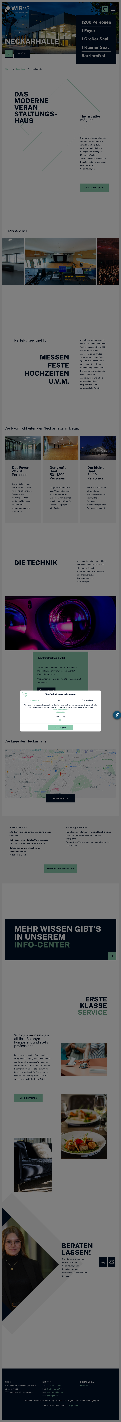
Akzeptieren (60, 728)
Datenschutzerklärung (60, 709)
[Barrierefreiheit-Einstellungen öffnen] (117, 715)
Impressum (60, 712)
